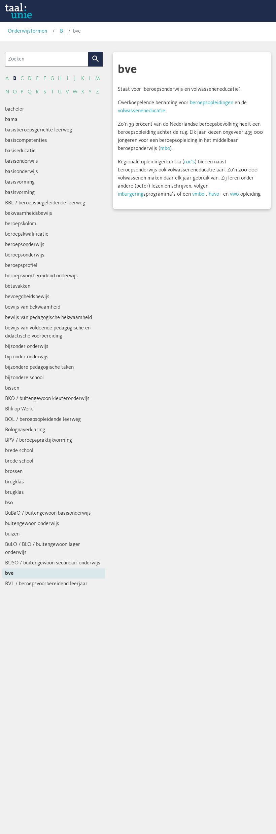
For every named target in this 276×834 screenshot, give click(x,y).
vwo (234, 194)
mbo (165, 148)
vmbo (198, 194)
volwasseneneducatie (141, 111)
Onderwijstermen (27, 31)
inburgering (130, 194)
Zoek (95, 59)
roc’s (189, 162)
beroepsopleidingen (211, 103)
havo (214, 194)
